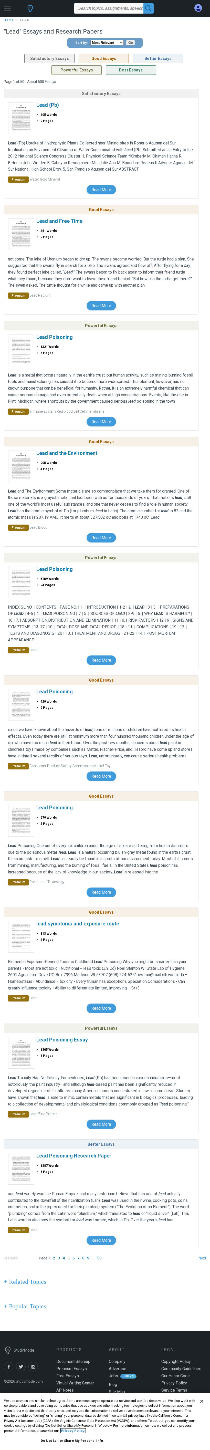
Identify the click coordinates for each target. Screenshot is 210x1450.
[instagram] (34, 1370)
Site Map (117, 1391)
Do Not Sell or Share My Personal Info (72, 1441)
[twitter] (22, 1370)
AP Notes (65, 1390)
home (9, 20)
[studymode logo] (30, 10)
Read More (101, 189)
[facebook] (10, 1370)
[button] (7, 7)
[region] (105, 1421)
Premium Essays (71, 1368)
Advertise (117, 1368)
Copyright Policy (176, 1361)
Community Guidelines (181, 1368)
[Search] (148, 8)
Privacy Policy (174, 1383)
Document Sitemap (73, 1361)
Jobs (113, 1375)
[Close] (201, 1401)
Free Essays (67, 1375)
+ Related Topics (25, 1281)
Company (117, 1361)
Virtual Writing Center (75, 1383)
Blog (113, 1384)
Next (202, 1258)
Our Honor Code (175, 1375)
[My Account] (200, 8)
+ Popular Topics (25, 1306)
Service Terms (174, 1390)
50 (99, 1258)
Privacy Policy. (73, 1431)
